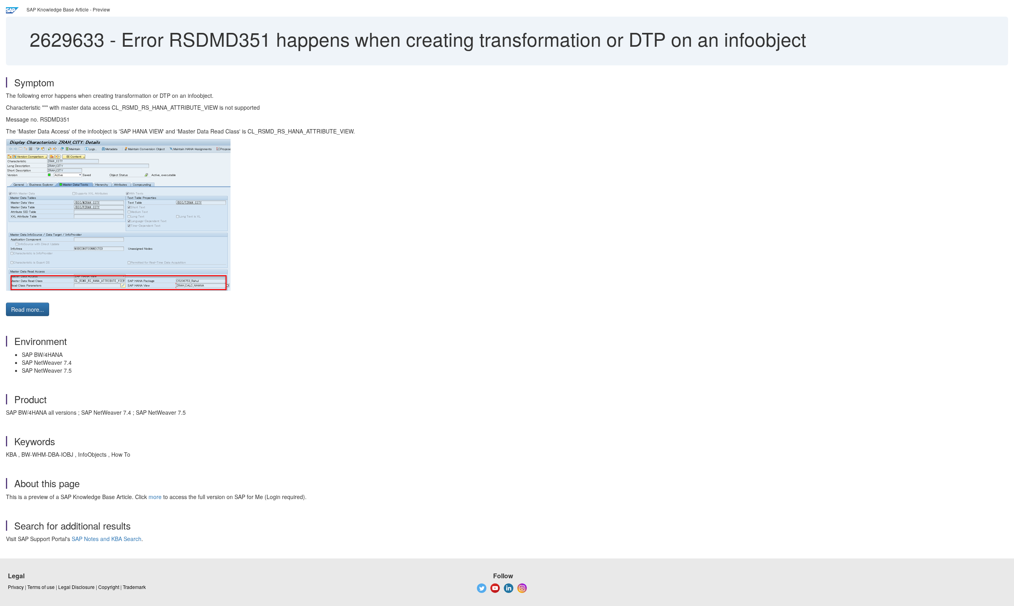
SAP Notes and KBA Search (106, 539)
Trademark (134, 586)
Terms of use (41, 586)
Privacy (16, 586)
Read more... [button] (27, 309)
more (155, 497)
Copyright (108, 586)
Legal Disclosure (76, 586)
